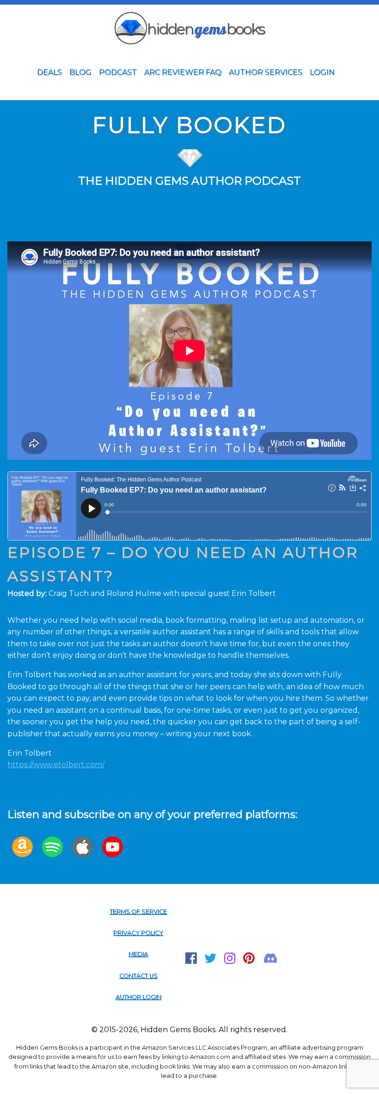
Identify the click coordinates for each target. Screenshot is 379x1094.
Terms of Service (138, 911)
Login (322, 72)
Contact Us (138, 975)
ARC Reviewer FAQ (182, 72)
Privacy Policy (138, 932)
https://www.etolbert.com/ (55, 764)
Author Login (138, 996)
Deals (49, 72)
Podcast (118, 72)
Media (138, 953)
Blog (80, 72)
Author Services (265, 72)
